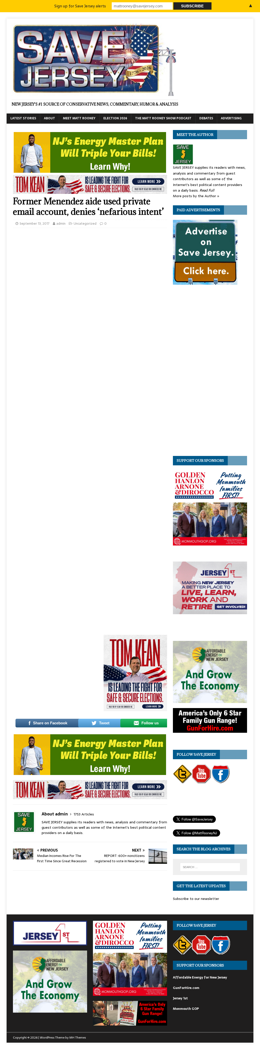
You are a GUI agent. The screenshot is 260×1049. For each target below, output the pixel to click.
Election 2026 (115, 118)
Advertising (231, 118)
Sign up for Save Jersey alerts (80, 6)
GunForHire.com (186, 987)
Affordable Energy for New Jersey (200, 977)
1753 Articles (84, 814)
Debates (206, 118)
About (49, 118)
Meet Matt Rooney (79, 118)
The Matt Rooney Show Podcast (163, 118)
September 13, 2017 (35, 223)
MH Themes (77, 1037)
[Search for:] (210, 867)
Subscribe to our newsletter (196, 898)
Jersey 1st (180, 998)
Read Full (207, 190)
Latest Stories (23, 118)
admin (61, 223)
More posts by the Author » (196, 196)
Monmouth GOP (186, 1008)
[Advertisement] (63, 661)
